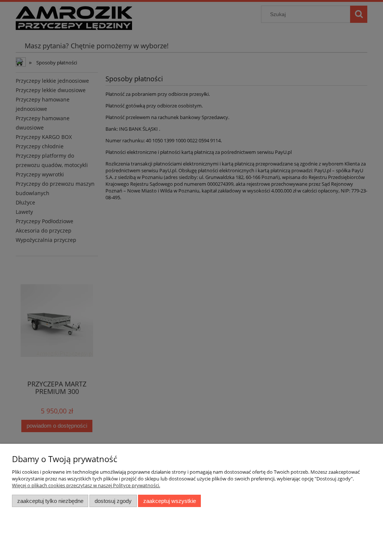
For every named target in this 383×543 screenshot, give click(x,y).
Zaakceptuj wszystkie (169, 501)
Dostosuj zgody (113, 501)
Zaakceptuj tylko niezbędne (50, 501)
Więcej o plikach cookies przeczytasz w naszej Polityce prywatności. (86, 485)
